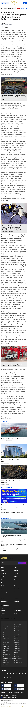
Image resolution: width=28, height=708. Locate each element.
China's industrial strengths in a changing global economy (12, 513)
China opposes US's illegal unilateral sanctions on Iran (13, 460)
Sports (2, 582)
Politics (16, 570)
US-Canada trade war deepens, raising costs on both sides (13, 481)
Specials (3, 598)
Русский (16, 608)
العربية (2, 615)
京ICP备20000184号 (16, 695)
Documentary (17, 585)
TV (26, 8)
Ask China (16, 601)
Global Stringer (5, 588)
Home (5, 8)
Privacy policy (16, 692)
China (9, 8)
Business (3, 573)
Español (3, 610)
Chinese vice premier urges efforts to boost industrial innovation (13, 508)
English (3, 608)
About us (22, 692)
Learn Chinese (4, 601)
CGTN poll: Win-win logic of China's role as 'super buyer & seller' (12, 439)
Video (2, 595)
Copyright (10, 692)
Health (2, 576)
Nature (2, 579)
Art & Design (4, 592)
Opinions (3, 585)
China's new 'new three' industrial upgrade (12, 504)
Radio (22, 8)
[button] (3, 478)
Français (3, 613)
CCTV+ (16, 613)
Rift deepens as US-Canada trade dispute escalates (15, 540)
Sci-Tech (16, 573)
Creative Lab (17, 588)
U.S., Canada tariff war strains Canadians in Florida (13, 536)
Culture (16, 576)
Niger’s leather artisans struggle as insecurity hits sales (14, 549)
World (13, 8)
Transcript (16, 598)
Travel (15, 579)
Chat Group (17, 595)
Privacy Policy (3, 706)
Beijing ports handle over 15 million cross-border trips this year (14, 545)
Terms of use (3, 692)
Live (19, 8)
